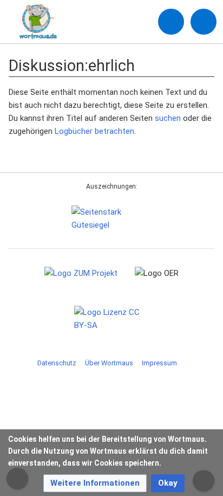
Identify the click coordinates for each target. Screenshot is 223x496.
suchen (168, 118)
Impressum (159, 363)
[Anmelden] (171, 22)
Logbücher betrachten (94, 131)
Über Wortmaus (109, 363)
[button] (95, 483)
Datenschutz (56, 363)
